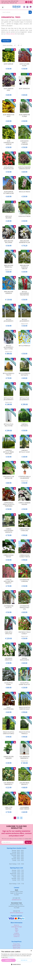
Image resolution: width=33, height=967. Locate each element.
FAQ (16, 931)
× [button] (31, 950)
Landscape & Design (16, 926)
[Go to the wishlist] (30, 7)
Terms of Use (16, 949)
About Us (16, 925)
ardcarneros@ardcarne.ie (16, 912)
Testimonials (16, 935)
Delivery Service (10, 34)
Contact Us (16, 936)
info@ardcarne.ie (28, 2)
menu (2, 7)
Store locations (31, 2)
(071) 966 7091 (26, 2)
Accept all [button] (8, 960)
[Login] (24, 7)
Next (21, 818)
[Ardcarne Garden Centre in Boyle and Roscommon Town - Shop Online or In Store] (16, 7)
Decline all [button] (24, 960)
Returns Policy (16, 947)
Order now (14, 49)
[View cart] (27, 7)
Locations (16, 933)
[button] (16, 964)
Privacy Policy (16, 944)
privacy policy (28, 838)
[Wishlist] (30, 7)
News (16, 928)
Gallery (16, 930)
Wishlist (12, 49)
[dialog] (16, 958)
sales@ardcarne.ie (16, 899)
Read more (10, 957)
